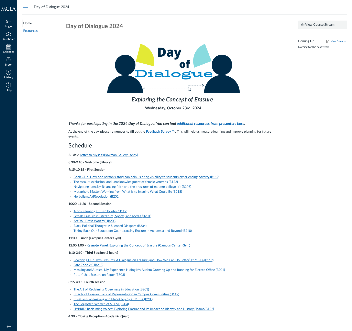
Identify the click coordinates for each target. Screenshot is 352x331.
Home (27, 23)
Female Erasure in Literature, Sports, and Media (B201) (112, 216)
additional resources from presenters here (210, 124)
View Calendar (338, 41)
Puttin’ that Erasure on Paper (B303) (99, 274)
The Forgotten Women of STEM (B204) (101, 304)
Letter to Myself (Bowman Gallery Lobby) (109, 155)
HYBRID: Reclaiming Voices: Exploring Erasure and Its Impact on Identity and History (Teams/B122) (144, 309)
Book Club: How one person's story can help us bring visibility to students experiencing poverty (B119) (146, 177)
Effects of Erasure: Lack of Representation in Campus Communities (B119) (126, 294)
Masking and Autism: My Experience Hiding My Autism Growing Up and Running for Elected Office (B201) (149, 270)
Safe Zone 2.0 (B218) (88, 265)
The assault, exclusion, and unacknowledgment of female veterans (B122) (126, 182)
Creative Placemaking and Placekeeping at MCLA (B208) (113, 299)
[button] (8, 74)
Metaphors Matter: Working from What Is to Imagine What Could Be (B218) (128, 191)
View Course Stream (319, 24)
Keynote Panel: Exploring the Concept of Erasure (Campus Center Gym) (138, 245)
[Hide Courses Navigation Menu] (25, 7)
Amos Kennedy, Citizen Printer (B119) (100, 211)
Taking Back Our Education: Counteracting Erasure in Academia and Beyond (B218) (133, 230)
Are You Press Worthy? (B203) (95, 221)
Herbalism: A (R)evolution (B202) (96, 196)
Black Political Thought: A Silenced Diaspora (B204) (110, 226)
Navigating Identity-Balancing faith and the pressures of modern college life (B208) (132, 186)
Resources (30, 30)
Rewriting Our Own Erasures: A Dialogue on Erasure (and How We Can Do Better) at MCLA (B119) (143, 260)
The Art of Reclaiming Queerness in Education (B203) (111, 289)
